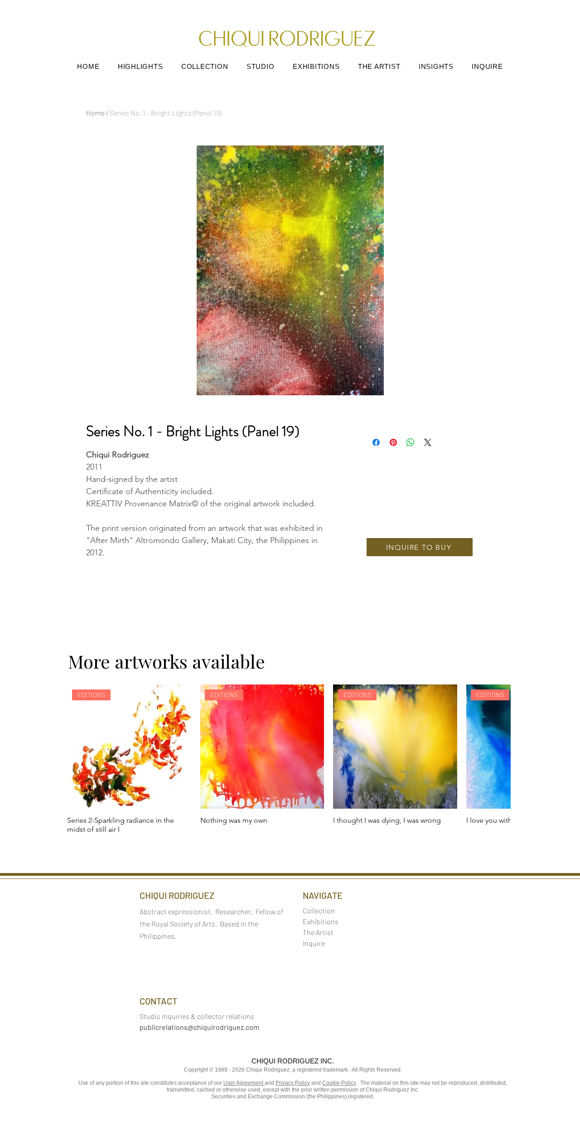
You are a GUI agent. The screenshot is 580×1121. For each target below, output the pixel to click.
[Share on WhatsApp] (410, 442)
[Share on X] (427, 442)
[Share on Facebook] (376, 442)
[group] (289, 759)
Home (95, 112)
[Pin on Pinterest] (393, 442)
